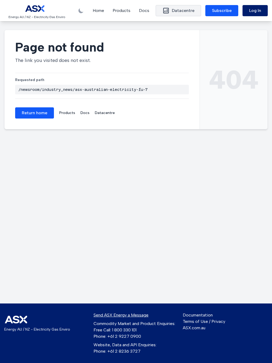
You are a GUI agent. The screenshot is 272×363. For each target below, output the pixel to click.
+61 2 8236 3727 (124, 351)
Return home (34, 112)
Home (98, 10)
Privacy (218, 321)
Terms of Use (195, 321)
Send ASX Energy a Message (121, 315)
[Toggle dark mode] (81, 10)
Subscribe (222, 10)
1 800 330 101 (124, 329)
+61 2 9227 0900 (124, 336)
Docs (144, 10)
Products (121, 10)
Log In (255, 10)
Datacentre (105, 113)
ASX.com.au (194, 327)
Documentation (198, 315)
